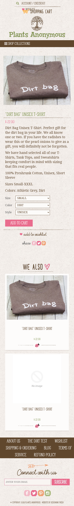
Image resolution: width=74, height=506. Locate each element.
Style (8, 212)
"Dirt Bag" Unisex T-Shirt (37, 328)
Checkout (39, 3)
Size (7, 198)
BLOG (47, 447)
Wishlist (61, 441)
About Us (13, 441)
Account (27, 3)
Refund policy (45, 454)
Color (8, 205)
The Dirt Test (37, 441)
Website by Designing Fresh (53, 502)
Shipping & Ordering (21, 447)
